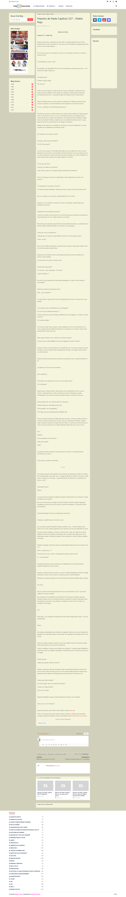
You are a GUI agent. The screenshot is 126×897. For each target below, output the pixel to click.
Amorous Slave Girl (26, 819)
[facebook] (107, 1)
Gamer (26, 840)
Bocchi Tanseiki (26, 824)
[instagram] (113, 1)
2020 (22, 99)
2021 (22, 97)
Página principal (15, 1)
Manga (26, 861)
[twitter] (110, 1)
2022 (22, 94)
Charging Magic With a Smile (26, 827)
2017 (22, 107)
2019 (22, 102)
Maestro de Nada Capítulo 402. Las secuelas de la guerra (62, 794)
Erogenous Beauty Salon (26, 837)
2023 (22, 92)
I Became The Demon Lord (26, 850)
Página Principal (41, 14)
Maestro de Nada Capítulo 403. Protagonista (44, 793)
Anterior (57, 719)
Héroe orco (26, 848)
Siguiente (68, 719)
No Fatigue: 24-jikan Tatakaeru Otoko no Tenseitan (26, 871)
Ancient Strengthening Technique (26, 822)
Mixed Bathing (26, 868)
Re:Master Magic (26, 876)
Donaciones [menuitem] (69, 6)
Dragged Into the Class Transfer (26, 835)
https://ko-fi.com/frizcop (80, 716)
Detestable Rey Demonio (26, 832)
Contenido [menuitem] (51, 6)
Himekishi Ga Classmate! (26, 845)
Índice (63, 719)
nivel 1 (26, 886)
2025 (22, 86)
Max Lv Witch (26, 866)
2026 (22, 84)
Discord (72, 710)
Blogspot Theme (19, 894)
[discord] (116, 1)
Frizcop (40, 26)
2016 (22, 110)
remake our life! (26, 889)
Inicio (115, 894)
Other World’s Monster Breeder (26, 873)
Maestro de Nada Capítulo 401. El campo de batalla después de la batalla (80, 794)
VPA (26, 881)
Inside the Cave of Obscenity (26, 853)
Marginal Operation (26, 863)
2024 (22, 89)
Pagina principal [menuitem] (39, 6)
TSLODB (26, 879)
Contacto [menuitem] (60, 6)
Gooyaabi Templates (35, 894)
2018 (22, 104)
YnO (26, 884)
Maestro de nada (50, 14)
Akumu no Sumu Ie (26, 817)
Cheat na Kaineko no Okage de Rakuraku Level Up (26, 829)
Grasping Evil (26, 842)
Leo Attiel (26, 855)
